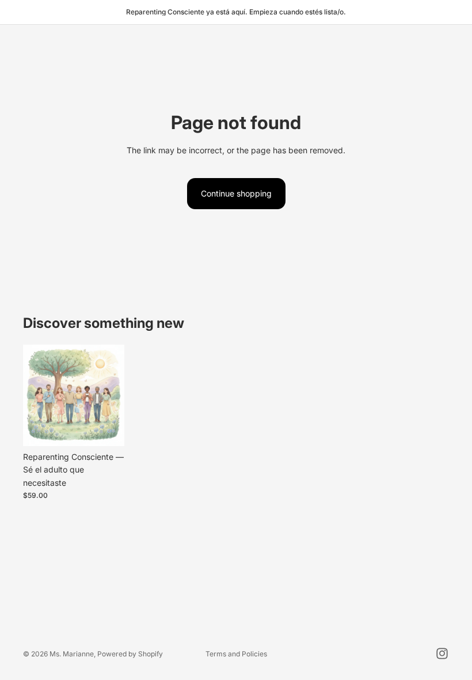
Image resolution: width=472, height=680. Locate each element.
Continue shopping (236, 193)
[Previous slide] (35, 395)
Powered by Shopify (130, 653)
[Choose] (106, 428)
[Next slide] (111, 395)
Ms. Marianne (72, 653)
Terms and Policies (236, 653)
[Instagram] (442, 653)
